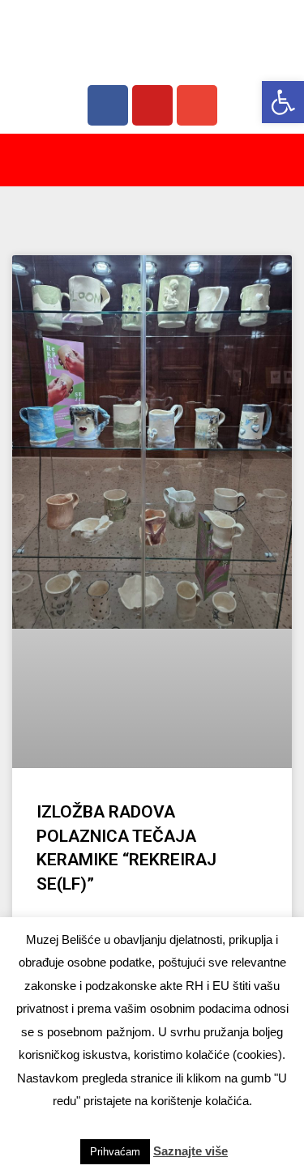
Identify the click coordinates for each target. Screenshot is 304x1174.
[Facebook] (108, 105)
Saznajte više (190, 1151)
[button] (283, 102)
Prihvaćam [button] (115, 1152)
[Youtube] (152, 105)
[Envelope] (197, 105)
